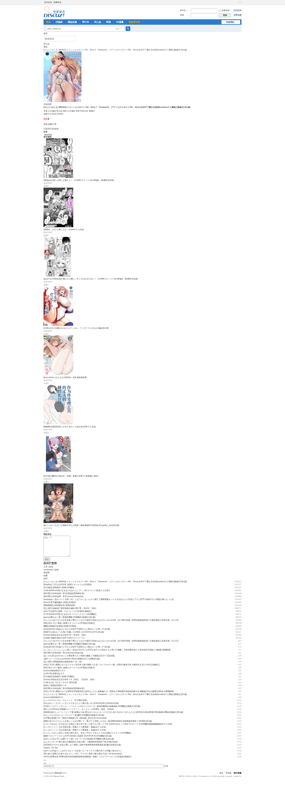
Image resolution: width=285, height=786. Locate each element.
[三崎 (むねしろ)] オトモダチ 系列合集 (60, 682)
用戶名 (183, 10)
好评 (46, 578)
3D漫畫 (120, 22)
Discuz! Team (59, 776)
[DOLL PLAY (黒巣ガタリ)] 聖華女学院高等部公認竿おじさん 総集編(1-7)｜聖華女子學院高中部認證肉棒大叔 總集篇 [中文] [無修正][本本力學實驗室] (109, 691)
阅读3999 (48, 183)
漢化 (46, 47)
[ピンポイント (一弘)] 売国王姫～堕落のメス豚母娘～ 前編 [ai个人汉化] (75, 730)
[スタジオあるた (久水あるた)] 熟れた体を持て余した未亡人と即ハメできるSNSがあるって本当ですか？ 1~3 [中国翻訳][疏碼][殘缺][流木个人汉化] (108, 724)
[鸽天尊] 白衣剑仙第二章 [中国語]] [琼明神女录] (64, 593)
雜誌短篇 (72, 22)
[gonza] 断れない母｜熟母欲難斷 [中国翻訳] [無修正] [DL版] (69, 617)
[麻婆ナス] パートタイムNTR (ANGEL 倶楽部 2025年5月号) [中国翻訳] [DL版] (78, 736)
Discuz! (58, 773)
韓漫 (108, 22)
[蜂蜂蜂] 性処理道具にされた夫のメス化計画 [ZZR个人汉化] (70, 427)
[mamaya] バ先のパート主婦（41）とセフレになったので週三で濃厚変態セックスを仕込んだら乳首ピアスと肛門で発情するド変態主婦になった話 (109, 599)
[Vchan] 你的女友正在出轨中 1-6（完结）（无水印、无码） (70, 679)
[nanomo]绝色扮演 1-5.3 (54, 670)
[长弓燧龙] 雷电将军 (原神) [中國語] (59, 587)
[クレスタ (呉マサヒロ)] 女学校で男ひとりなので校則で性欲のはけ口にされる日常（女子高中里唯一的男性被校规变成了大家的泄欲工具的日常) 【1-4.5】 (111, 620)
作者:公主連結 (50, 111)
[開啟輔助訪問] (237, 2)
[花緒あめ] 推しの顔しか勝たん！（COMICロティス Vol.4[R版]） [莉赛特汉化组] (79, 180)
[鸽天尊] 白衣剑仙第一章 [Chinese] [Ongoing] (63, 596)
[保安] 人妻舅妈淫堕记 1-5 (55, 685)
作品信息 (47, 104)
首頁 (48, 22)
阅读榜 (46, 572)
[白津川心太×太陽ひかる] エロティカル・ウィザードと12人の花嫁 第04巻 (76, 328)
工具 (46, 567)
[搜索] (128, 28)
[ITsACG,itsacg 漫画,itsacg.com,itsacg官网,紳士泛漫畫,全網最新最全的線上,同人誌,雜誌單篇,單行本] (54, 12)
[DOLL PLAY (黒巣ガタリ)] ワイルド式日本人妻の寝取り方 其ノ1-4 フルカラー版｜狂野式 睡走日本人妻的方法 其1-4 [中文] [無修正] (101, 664)
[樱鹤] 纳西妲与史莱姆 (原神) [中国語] (60, 626)
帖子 (118, 29)
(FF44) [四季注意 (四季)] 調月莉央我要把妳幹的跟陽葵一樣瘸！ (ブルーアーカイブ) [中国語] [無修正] (87, 756)
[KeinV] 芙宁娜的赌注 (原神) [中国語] (60, 602)
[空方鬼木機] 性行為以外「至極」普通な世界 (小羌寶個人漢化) (71, 476)
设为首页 (48, 2)
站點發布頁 (134, 22)
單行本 (85, 22)
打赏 (54, 124)
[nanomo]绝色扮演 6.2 (53, 697)
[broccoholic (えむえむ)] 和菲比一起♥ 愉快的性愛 (65, 377)
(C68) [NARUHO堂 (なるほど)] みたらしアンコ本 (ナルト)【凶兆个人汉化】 (77, 590)
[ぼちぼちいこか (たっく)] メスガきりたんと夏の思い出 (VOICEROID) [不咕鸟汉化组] (81, 703)
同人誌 (97, 22)
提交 (47, 559)
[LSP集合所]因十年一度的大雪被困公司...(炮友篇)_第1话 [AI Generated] (75, 718)
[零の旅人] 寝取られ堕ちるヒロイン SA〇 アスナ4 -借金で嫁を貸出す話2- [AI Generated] (83, 754)
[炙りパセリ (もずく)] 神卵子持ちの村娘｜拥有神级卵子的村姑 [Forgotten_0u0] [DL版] (81, 525)
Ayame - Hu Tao (51, 748)
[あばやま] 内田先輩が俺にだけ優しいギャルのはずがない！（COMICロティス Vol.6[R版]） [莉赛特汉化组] (91, 279)
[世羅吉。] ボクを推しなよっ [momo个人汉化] (64, 229)
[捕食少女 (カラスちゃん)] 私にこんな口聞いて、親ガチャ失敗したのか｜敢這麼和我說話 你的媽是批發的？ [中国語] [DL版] (98, 721)
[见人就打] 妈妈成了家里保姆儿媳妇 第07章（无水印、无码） (70, 608)
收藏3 (46, 186)
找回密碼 (237, 10)
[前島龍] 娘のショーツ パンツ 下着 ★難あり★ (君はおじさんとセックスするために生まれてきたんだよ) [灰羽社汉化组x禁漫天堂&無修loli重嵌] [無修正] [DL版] (113, 712)
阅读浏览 (48, 135)
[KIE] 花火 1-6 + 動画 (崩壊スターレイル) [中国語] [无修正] (69, 623)
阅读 (46, 124)
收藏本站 (57, 2)
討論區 (59, 22)
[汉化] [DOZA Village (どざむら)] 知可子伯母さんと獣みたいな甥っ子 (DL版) (77, 629)
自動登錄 (226, 10)
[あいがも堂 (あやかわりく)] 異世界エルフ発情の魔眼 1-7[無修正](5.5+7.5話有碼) (79, 656)
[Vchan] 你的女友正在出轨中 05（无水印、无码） (65, 635)
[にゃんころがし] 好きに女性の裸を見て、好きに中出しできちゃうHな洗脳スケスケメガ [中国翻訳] (87, 733)
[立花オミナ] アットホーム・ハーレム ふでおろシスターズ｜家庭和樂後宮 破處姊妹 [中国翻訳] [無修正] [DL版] (92, 706)
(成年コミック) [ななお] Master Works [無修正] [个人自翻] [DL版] (72, 659)
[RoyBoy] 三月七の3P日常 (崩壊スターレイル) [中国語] (68, 584)
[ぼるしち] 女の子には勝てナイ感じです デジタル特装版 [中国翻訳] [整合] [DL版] (79, 739)
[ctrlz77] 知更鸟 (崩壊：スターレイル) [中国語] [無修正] (67, 611)
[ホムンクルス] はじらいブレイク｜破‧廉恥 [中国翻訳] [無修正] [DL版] (74, 715)
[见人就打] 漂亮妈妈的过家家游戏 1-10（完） (63, 662)
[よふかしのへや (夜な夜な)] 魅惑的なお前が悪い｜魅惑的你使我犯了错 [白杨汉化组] (81, 742)
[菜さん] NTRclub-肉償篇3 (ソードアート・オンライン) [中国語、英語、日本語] (78, 709)
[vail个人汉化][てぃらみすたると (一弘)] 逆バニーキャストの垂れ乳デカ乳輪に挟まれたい (83, 751)
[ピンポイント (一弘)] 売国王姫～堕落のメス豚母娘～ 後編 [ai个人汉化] (75, 727)
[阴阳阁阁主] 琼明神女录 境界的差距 (59, 605)
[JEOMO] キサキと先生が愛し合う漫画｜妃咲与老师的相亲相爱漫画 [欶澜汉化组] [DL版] (82, 745)
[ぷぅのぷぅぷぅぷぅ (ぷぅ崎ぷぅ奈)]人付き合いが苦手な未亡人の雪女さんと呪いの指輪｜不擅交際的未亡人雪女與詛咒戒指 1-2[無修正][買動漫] (107, 650)
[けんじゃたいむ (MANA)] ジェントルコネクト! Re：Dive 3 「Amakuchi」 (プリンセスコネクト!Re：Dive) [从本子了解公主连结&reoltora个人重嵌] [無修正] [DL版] (115, 581)
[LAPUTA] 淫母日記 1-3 (54, 673)
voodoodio (48, 570)
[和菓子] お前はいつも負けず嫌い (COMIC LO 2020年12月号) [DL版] (74, 632)
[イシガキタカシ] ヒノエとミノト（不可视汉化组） (66, 700)
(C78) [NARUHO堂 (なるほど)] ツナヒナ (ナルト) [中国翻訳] (70, 614)
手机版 (228, 773)
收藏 (50, 124)
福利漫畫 (237, 773)
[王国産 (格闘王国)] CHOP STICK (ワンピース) (64, 638)
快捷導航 (230, 22)
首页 (46, 33)
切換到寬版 (239, 2)
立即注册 (237, 15)
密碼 (182, 15)
